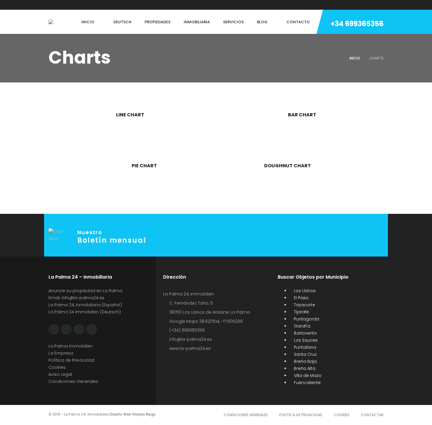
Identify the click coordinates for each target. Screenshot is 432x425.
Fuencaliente (307, 383)
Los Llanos (304, 291)
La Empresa (60, 353)
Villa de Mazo (307, 375)
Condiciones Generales (73, 381)
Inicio (354, 58)
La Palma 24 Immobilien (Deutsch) (84, 312)
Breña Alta (304, 368)
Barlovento (305, 333)
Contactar (372, 414)
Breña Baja (305, 361)
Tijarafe (301, 312)
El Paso (301, 298)
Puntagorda (306, 319)
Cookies (57, 367)
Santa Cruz (305, 354)
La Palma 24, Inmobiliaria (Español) (85, 305)
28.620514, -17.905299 (221, 321)
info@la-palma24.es (83, 298)
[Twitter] (61, 5)
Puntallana (304, 347)
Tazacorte (304, 305)
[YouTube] (94, 5)
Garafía (301, 326)
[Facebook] (49, 5)
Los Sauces (305, 340)
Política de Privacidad (71, 360)
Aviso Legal (60, 374)
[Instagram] (72, 5)
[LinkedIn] (83, 5)
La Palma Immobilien (70, 346)
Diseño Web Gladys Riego (132, 414)
